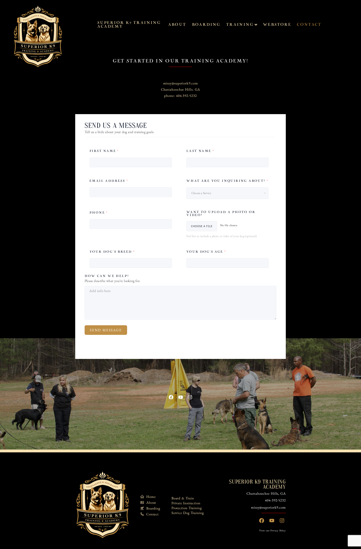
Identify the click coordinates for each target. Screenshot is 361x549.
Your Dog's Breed (112, 252)
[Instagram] (190, 397)
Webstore (277, 24)
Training (240, 24)
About (177, 24)
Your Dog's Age (206, 252)
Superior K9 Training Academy (129, 24)
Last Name (200, 151)
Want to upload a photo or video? (220, 214)
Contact (309, 24)
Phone (98, 213)
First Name (104, 151)
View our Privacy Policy (272, 530)
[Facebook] (171, 397)
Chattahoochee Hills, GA (266, 493)
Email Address (108, 181)
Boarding (206, 24)
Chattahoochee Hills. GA (180, 89)
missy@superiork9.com (180, 83)
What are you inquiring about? (227, 181)
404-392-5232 (275, 500)
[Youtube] (180, 397)
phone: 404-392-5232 (180, 95)
